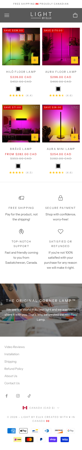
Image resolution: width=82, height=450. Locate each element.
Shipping (10, 361)
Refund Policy (13, 369)
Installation (11, 354)
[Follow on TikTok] (29, 396)
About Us (10, 376)
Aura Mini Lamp (61, 149)
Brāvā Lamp (21, 149)
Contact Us (12, 383)
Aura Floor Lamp (61, 71)
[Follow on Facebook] (6, 396)
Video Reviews (14, 347)
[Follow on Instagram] (18, 396)
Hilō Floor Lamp (21, 71)
